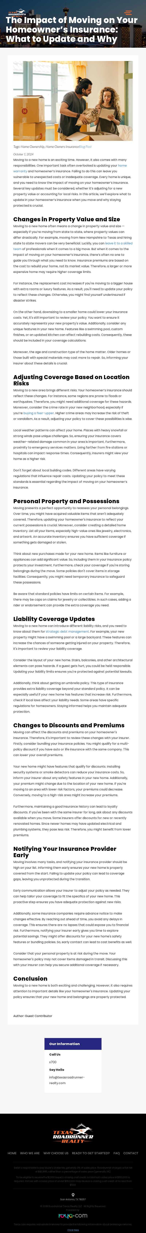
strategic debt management (67, 631)
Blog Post (85, 146)
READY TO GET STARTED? (91, 1153)
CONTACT (130, 1153)
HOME (12, 1153)
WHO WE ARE (30, 1153)
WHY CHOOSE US (56, 1153)
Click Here (73, 1230)
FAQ (116, 1153)
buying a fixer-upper (38, 413)
